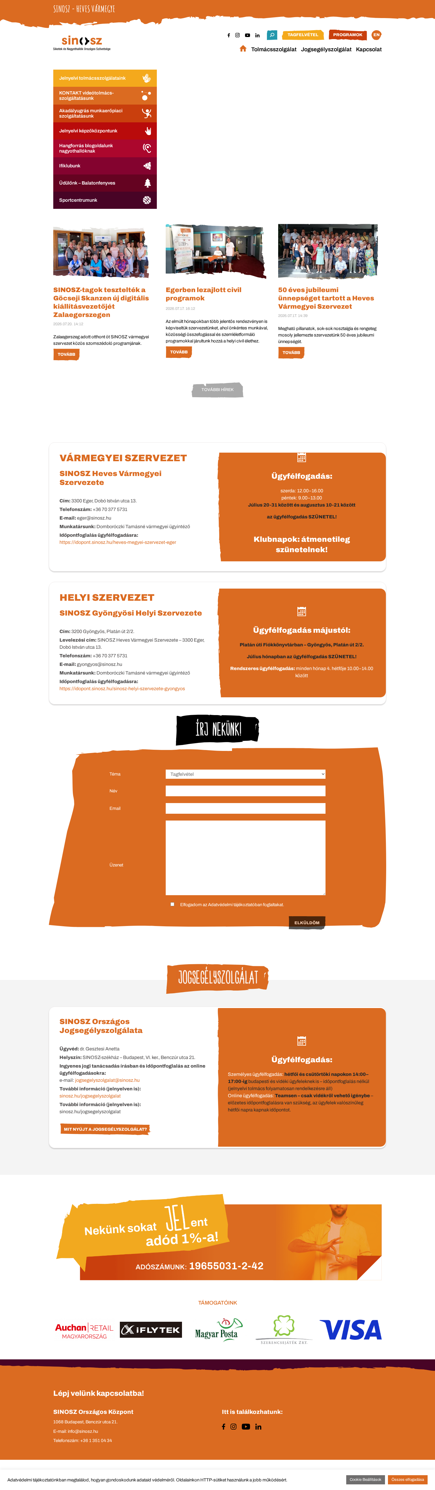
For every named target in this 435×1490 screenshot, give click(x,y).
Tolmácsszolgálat (274, 49)
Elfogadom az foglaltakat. (232, 904)
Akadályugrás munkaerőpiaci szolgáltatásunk (91, 113)
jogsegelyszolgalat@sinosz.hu (107, 1080)
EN (376, 35)
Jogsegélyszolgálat (326, 49)
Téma (114, 774)
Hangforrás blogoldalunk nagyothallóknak (86, 148)
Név (113, 791)
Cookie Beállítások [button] (365, 1480)
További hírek (217, 389)
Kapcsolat (369, 49)
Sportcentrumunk (78, 200)
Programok (347, 35)
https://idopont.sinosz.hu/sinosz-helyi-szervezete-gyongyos (122, 688)
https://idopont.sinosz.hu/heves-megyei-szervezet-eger (117, 542)
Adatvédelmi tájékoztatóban (235, 904)
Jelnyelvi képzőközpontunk (88, 130)
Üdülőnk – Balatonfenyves (87, 182)
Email (114, 808)
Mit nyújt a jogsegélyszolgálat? (105, 1129)
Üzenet (116, 865)
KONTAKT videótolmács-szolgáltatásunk (86, 95)
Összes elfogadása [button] (408, 1480)
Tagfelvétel (303, 35)
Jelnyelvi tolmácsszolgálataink (92, 78)
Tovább (66, 354)
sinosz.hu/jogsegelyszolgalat (90, 1095)
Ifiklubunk (69, 165)
